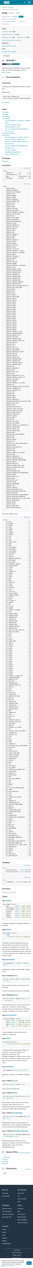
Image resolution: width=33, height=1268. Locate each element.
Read (16, 995)
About (20, 1205)
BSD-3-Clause (11, 21)
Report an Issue (16, 1258)
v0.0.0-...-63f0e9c (10, 16)
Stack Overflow (22, 1199)
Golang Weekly (6, 1243)
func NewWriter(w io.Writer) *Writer (17, 137)
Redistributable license (10, 34)
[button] (3, 31)
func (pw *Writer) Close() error (15, 139)
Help (19, 1201)
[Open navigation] (29, 2)
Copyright (17, 1250)
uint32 (17, 906)
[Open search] (25, 2)
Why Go (5, 1190)
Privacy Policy (17, 1255)
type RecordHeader (8, 133)
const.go (5, 1159)
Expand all (28, 1169)
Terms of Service (17, 1252)
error (5, 965)
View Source (27, 168)
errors (23, 870)
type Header (6, 116)
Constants (5, 112)
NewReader (10, 959)
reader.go (5, 1161)
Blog (19, 1211)
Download (20, 1208)
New (27, 870)
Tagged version (8, 37)
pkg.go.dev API (6, 1217)
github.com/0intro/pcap (9, 9)
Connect (5, 1226)
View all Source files (23, 1152)
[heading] (7, 2)
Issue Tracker (21, 1214)
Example (7, 102)
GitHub (4, 1232)
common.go (6, 1157)
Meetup (4, 1240)
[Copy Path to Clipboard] (17, 9)
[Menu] (16, 56)
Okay (29, 1263)
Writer (8, 1038)
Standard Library (7, 1208)
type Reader (6, 118)
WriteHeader (18, 1113)
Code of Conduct (22, 1222)
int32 (17, 911)
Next (15, 975)
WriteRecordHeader (20, 1131)
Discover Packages (7, 7)
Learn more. (10, 1266)
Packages (5, 1205)
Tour (19, 1196)
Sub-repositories (7, 1211)
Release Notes (22, 1217)
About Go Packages (8, 1214)
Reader (8, 929)
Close (15, 1081)
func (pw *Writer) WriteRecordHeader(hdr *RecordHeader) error (13, 152)
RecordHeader (11, 1015)
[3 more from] (2, 1173)
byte (23, 998)
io (15, 963)
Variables (5, 114)
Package (5, 161)
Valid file (9, 31)
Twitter (4, 1229)
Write (15, 1093)
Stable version (23, 37)
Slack (3, 1235)
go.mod (9, 31)
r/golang (4, 1238)
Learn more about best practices (11, 40)
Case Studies (6, 1196)
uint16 (17, 908)
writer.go (5, 1163)
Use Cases (5, 1193)
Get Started (22, 1190)
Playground (21, 1193)
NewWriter (10, 1067)
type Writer (6, 135)
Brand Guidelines (22, 1219)
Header (8, 901)
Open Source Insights (10, 51)
